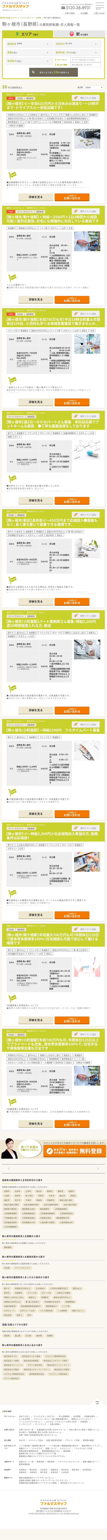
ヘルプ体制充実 (46, 1310)
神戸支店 (43, 1472)
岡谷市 (39, 1191)
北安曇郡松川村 (28, 1222)
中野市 (41, 1195)
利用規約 (84, 1421)
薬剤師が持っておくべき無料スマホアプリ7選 (37, 1453)
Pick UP (22, 1440)
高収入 (19, 1315)
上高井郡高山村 (66, 1222)
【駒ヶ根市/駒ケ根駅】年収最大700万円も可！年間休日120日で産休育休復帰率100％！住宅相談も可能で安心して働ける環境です (52, 938)
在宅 (29, 1315)
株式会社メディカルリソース (72, 1483)
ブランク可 (32, 1293)
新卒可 (7, 1293)
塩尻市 (7, 1200)
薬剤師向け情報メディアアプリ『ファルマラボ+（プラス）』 (42, 1456)
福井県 (39, 1335)
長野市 (7, 1191)
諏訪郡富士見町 (28, 1209)
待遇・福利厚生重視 (54, 1440)
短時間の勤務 (88, 1440)
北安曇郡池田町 (10, 1222)
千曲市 (28, 1200)
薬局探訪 (66, 1451)
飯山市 (62, 1195)
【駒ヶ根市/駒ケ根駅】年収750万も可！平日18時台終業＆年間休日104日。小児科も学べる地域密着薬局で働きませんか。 (53, 321)
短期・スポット (78, 1310)
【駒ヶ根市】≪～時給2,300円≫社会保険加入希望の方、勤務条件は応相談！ (52, 835)
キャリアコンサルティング (69, 1461)
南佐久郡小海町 (66, 1200)
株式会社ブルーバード (13, 1365)
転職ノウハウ (51, 1448)
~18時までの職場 (63, 1293)
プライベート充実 (72, 1440)
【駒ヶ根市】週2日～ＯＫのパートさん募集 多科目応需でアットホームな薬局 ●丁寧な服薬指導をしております (52, 423)
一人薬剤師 (62, 1310)
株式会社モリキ (10, 1356)
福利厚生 (51, 1461)
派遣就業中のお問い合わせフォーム (51, 1429)
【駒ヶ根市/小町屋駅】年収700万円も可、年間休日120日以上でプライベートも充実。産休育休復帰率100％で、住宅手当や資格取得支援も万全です (52, 1044)
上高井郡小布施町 (47, 1222)
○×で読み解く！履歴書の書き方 (32, 1445)
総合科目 (7, 1315)
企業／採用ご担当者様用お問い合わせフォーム (38, 1435)
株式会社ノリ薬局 (11, 1360)
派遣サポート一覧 (26, 1461)
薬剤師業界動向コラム (51, 1451)
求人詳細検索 (64, 1416)
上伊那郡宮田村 (66, 1213)
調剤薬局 (7, 1247)
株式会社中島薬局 (31, 1360)
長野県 (38, 18)
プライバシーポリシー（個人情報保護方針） (50, 1419)
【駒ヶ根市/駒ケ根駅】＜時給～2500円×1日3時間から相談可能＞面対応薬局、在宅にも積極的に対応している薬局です (52, 218)
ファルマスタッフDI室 (83, 1448)
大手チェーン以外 (27, 1310)
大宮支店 (43, 1469)
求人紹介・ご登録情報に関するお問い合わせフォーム (40, 1432)
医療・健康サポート (90, 1461)
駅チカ (7, 1288)
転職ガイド (23, 1448)
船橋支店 (54, 1469)
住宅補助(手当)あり (52, 1301)
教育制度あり (51, 1306)
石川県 (28, 1335)
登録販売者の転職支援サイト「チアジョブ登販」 (38, 1483)
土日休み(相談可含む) (59, 1288)
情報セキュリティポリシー (82, 1419)
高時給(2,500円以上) (12, 1301)
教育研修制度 (24, 1464)
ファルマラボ (36, 1448)
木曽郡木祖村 (45, 1218)
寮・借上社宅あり (32, 1301)
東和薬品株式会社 (36, 1374)
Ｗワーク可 (46, 1293)
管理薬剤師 (70, 1301)
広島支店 (54, 1472)
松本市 (17, 1191)
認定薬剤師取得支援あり (31, 1306)
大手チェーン (9, 1310)
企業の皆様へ (70, 13)
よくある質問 (24, 1419)
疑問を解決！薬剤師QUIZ (28, 1451)
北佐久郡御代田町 (51, 1204)
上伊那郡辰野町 (60, 1209)
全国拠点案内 (89, 1416)
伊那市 (17, 1195)
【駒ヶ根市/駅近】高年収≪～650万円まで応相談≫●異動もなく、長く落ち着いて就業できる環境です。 (52, 522)
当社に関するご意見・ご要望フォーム (84, 1429)
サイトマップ (40, 1424)
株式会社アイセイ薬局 (31, 1356)
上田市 (28, 1191)
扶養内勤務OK (10, 1306)
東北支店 (33, 1469)
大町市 (51, 1195)
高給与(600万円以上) (62, 1297)
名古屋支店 (87, 1469)
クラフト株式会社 (35, 1365)
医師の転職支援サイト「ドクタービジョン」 (36, 1477)
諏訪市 (60, 1191)
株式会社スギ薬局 (11, 1369)
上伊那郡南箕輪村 (47, 1213)
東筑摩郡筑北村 (62, 1218)
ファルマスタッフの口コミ (44, 1416)
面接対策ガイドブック (91, 1445)
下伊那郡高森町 (28, 1218)
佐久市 (17, 1200)
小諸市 (7, 1195)
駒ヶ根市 (29, 1195)
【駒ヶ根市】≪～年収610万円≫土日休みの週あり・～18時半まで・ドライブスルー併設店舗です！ (52, 105)
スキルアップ (65, 1448)
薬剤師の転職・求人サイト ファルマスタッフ (16, 18)
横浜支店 (75, 1469)
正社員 (7, 1267)
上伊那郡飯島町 (28, 1213)
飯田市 (50, 1191)
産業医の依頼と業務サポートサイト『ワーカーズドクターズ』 (43, 1480)
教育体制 (40, 1461)
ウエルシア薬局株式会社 (55, 1356)
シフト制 (66, 1306)
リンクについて (25, 1424)
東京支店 (65, 1469)
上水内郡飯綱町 (10, 1226)
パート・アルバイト (22, 1267)
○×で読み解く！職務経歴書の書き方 (63, 1445)
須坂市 (71, 1191)
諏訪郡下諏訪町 (10, 1209)
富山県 (17, 1335)
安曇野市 (50, 1200)
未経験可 (18, 1293)
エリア (29, 33)
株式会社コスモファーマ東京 (55, 1360)
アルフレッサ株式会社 (58, 1374)
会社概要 (84, 13)
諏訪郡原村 (44, 1209)
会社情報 (77, 1416)
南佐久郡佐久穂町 (11, 1204)
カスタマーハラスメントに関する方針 (61, 1421)
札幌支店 (22, 1469)
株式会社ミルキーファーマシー (36, 1369)
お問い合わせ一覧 (26, 1429)
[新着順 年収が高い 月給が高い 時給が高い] (94, 87)
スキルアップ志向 (35, 1440)
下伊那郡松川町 (10, 1218)
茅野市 (73, 1195)
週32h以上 (77, 1288)
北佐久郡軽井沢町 (31, 1204)
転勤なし (32, 1297)
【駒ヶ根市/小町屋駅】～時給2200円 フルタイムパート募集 (53, 730)
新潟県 (7, 1335)
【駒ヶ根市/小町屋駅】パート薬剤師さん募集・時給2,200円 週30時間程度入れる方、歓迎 (52, 623)
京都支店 (22, 1472)
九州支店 (65, 1472)
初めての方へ (24, 1416)
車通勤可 (44, 1297)
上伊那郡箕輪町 (10, 1213)
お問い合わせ (99, 13)
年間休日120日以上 (23, 1288)
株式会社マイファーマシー (58, 1365)
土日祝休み (40, 1288)
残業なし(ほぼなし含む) (13, 1297)
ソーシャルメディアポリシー (30, 1421)
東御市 (39, 1200)
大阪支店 (33, 1472)
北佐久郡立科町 (70, 1204)
